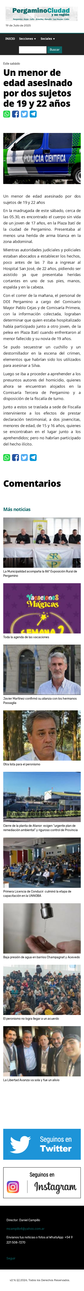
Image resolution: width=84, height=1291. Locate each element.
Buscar (54, 50)
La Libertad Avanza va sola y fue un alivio (31, 1080)
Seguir (10, 1258)
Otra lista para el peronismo (21, 764)
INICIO (10, 39)
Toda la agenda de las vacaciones (26, 637)
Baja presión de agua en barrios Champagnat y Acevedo (41, 957)
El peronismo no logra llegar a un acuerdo (31, 1019)
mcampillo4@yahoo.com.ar (25, 1229)
